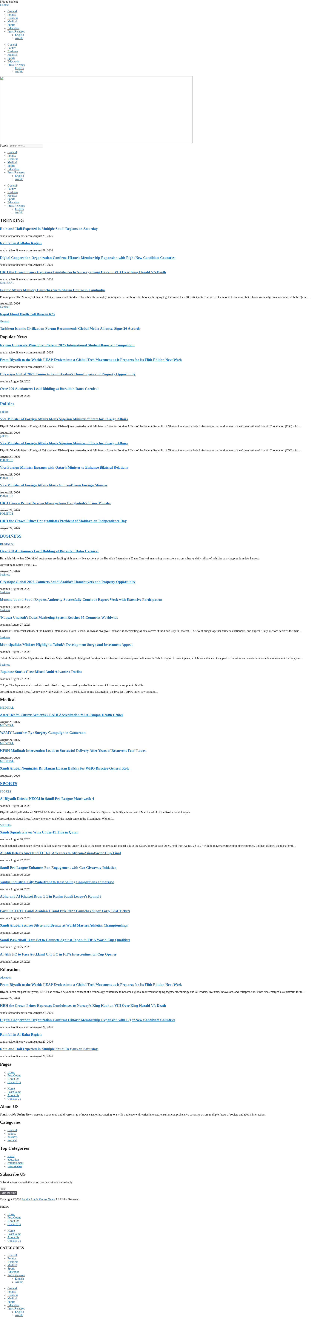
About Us (13, 1078)
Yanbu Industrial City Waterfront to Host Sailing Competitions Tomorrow (57, 882)
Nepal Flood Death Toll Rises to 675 (27, 314)
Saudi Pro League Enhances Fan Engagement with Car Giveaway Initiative (58, 868)
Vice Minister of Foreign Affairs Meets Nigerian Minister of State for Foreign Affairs (64, 419)
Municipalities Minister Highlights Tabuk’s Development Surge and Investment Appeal (66, 645)
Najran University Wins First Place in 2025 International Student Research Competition (67, 345)
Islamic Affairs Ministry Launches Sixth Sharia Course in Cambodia (52, 290)
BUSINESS (10, 536)
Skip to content (9, 1)
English (19, 34)
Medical (12, 21)
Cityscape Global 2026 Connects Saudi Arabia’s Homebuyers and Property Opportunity (68, 374)
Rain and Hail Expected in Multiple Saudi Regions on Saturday (49, 229)
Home (11, 1072)
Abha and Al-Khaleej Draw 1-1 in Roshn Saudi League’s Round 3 (50, 896)
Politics (11, 14)
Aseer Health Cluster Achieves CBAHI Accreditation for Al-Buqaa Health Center (61, 715)
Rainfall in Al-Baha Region (21, 243)
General (12, 11)
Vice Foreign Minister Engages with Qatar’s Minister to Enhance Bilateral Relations (64, 467)
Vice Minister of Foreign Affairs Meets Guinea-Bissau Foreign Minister (53, 485)
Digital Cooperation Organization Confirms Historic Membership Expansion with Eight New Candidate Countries (87, 258)
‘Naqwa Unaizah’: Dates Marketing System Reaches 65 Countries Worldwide (59, 617)
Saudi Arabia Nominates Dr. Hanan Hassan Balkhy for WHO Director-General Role (64, 768)
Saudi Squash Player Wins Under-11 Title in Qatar (39, 832)
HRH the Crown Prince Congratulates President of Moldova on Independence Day (63, 521)
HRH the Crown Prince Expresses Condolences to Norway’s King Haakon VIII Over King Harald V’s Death (83, 272)
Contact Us (14, 1082)
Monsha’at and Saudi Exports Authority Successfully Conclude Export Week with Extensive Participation (81, 599)
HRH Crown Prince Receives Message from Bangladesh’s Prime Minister (55, 503)
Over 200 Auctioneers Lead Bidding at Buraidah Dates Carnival (49, 389)
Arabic (19, 38)
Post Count (14, 1075)
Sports (11, 24)
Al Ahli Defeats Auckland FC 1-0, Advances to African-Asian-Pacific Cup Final (60, 853)
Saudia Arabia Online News (38, 1199)
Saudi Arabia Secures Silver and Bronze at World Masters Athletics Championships (64, 925)
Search (4, 145)
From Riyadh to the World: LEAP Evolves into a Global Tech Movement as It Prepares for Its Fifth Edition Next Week (91, 360)
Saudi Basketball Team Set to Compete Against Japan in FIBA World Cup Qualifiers (65, 940)
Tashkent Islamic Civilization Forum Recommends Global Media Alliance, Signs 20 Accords (70, 328)
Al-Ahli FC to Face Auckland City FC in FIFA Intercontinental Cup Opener (58, 954)
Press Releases (16, 31)
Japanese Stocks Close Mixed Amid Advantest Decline (41, 672)
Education (13, 28)
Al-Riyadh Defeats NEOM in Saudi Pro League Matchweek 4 (47, 799)
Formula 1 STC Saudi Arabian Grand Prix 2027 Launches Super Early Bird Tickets (65, 911)
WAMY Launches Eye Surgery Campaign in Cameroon (43, 733)
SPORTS (8, 783)
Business (12, 18)
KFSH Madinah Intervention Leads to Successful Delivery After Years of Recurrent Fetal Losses (73, 751)
